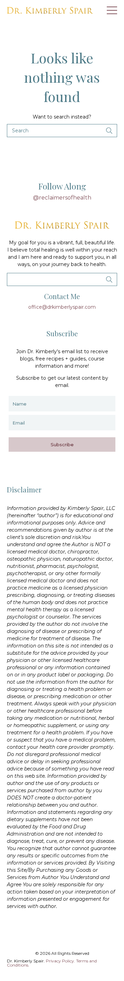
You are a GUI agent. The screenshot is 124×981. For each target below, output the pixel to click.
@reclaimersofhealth (62, 197)
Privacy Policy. (60, 960)
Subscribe (62, 444)
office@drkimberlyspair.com (62, 307)
